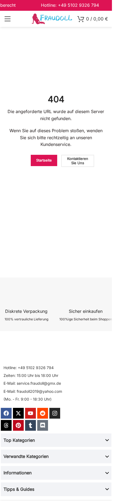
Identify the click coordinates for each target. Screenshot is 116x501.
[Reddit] (42, 413)
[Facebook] (6, 413)
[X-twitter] (18, 413)
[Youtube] (30, 413)
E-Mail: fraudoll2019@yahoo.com (33, 391)
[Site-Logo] (52, 18)
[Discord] (42, 425)
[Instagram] (54, 413)
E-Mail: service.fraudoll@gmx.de (32, 383)
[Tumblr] (30, 425)
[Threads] (6, 425)
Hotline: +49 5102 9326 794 (29, 367)
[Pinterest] (18, 425)
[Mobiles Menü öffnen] (7, 18)
